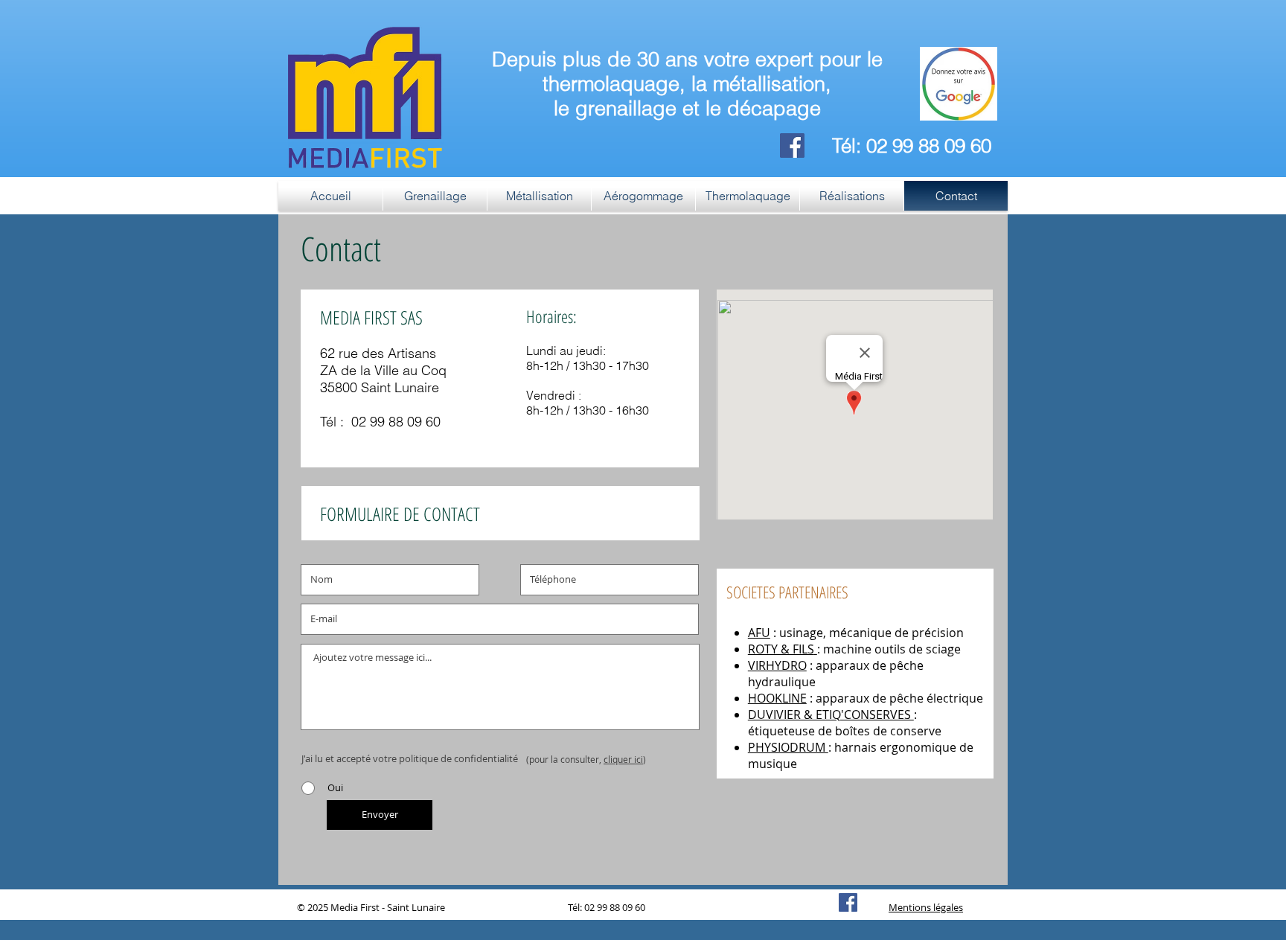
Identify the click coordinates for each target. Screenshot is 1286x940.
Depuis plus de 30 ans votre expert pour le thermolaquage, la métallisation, (687, 71)
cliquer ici (623, 759)
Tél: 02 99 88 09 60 (911, 146)
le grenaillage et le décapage (687, 108)
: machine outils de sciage (889, 649)
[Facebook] (792, 145)
